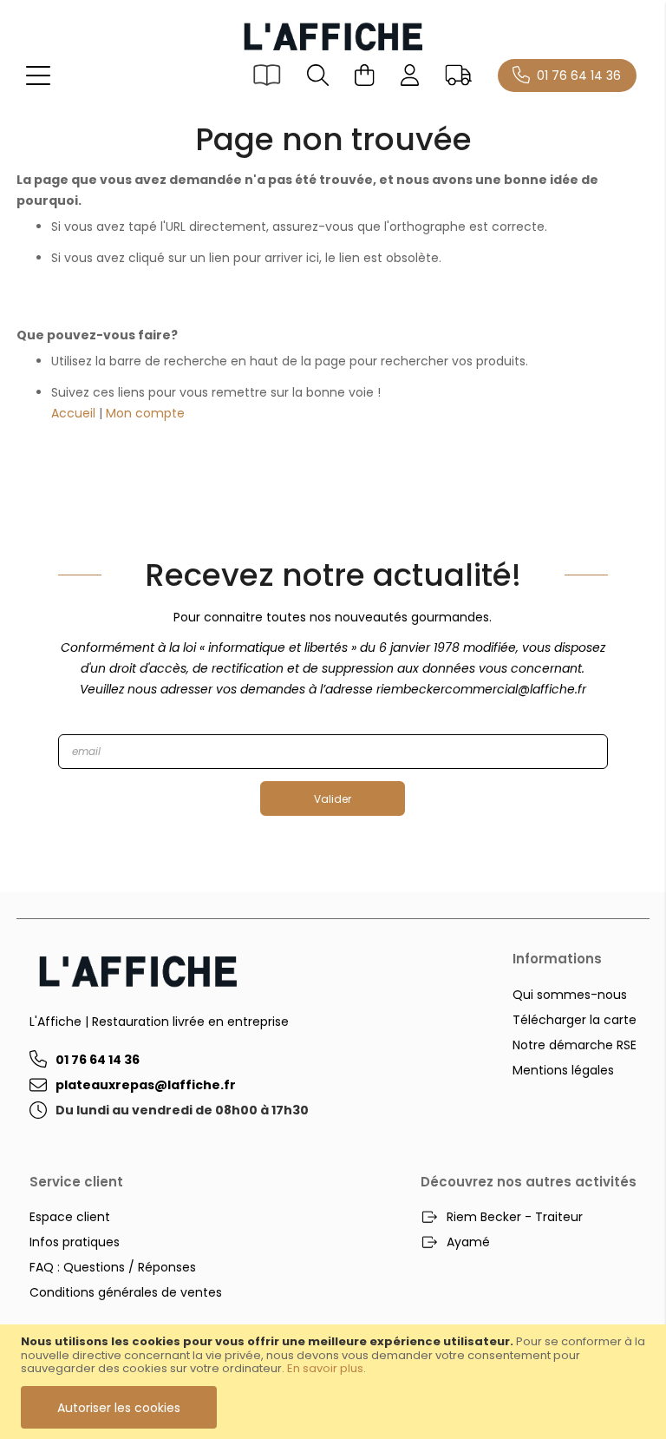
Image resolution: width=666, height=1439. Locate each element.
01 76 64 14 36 (579, 75)
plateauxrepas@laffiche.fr (146, 1085)
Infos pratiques (74, 1242)
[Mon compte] (410, 75)
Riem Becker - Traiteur (515, 1216)
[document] (333, 1382)
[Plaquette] (267, 75)
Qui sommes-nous (570, 994)
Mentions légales (563, 1070)
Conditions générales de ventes (125, 1292)
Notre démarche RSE (575, 1045)
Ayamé (468, 1242)
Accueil (73, 413)
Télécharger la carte (575, 1019)
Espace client (69, 1216)
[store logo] (333, 36)
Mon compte (145, 413)
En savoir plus (325, 1368)
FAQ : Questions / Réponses (112, 1267)
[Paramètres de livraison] (458, 75)
